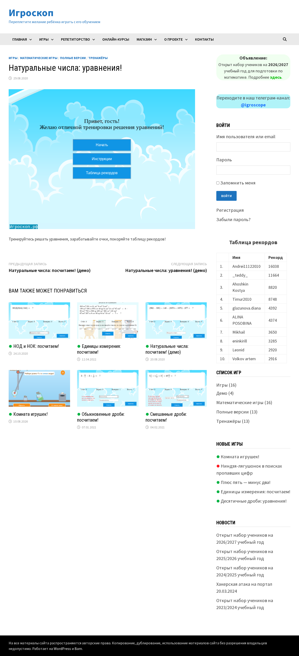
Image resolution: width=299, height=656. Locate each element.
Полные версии (73, 58)
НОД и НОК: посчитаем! (35, 346)
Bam (78, 648)
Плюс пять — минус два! (245, 482)
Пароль (224, 159)
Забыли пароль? (233, 219)
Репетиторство (75, 39)
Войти (226, 196)
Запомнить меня (238, 183)
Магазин (144, 39)
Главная (19, 39)
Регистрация (230, 210)
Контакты (204, 39)
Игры (44, 39)
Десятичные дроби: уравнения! (253, 501)
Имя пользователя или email (245, 136)
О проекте (173, 39)
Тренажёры (98, 58)
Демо (221, 393)
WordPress (62, 648)
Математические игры (38, 58)
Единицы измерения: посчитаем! (255, 491)
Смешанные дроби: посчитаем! (166, 417)
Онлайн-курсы (115, 39)
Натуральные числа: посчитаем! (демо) (167, 349)
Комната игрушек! (30, 414)
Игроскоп (31, 12)
